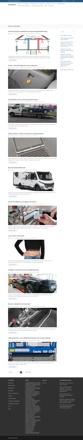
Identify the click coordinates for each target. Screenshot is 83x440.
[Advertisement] (41, 16)
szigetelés (33, 423)
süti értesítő (28, 425)
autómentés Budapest (36, 384)
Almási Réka (11, 33)
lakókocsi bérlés (29, 409)
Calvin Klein (36, 391)
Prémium (32, 418)
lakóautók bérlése (36, 407)
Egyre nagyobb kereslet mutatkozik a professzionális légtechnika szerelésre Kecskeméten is (66, 63)
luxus (27, 413)
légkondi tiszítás (32, 413)
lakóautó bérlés (29, 407)
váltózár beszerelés (29, 427)
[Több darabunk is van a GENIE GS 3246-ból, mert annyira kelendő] (32, 351)
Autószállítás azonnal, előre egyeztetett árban (23, 99)
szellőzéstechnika (24, 33)
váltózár (33, 425)
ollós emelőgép (36, 416)
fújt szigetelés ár (36, 393)
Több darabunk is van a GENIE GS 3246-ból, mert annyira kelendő (29, 338)
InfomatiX (12, 5)
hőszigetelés (10, 390)
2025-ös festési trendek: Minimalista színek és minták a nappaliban (66, 50)
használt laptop (29, 397)
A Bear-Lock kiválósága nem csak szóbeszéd (22, 65)
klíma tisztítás (28, 406)
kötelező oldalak (35, 406)
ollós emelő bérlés (29, 416)
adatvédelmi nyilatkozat (30, 382)
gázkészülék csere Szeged (31, 395)
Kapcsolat (44, 382)
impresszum (28, 402)
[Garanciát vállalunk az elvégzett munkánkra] (32, 215)
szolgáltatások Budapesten (26, 67)
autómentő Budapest (30, 388)
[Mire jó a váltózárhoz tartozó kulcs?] (32, 317)
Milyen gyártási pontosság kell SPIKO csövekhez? (67, 38)
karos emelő (34, 402)
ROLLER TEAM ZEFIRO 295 (16, 168)
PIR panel (27, 418)
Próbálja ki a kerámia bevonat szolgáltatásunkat (23, 270)
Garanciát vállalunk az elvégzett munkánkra (22, 202)
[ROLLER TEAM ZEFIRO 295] (32, 181)
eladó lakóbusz (28, 393)
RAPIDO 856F (28, 420)
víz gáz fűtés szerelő (30, 429)
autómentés (28, 384)
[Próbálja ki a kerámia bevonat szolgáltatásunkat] (32, 283)
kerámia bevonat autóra (30, 404)
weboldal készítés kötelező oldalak (32, 432)
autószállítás (37, 388)
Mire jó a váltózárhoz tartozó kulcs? (19, 304)
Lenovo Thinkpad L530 (34, 411)
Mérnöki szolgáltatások (13, 393)
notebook (10, 395)
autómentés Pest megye (30, 386)
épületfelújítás (11, 388)
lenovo (27, 411)
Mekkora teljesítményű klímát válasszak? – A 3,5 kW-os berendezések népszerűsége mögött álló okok (66, 44)
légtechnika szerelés (29, 414)
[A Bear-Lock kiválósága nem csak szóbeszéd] (32, 79)
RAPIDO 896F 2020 (36, 420)
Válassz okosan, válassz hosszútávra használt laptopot (26, 133)
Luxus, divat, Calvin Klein (16, 236)
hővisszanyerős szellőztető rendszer (32, 400)
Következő (28, 372)
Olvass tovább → (12, 60)
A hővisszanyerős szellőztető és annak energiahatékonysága (27, 31)
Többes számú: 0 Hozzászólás (35, 33)
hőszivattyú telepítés (30, 398)
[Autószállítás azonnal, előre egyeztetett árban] (32, 113)
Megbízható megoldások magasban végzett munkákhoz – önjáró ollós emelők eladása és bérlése (67, 57)
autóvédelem (23, 272)
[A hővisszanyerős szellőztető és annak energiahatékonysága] (32, 45)
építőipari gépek (24, 340)
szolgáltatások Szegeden (13, 403)
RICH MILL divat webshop (30, 422)
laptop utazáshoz (36, 409)
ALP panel (38, 382)
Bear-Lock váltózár (29, 391)
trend (22, 238)
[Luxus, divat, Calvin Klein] (32, 249)
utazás (9, 408)
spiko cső (27, 423)
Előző (10, 372)
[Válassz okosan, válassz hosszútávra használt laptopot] (32, 147)
